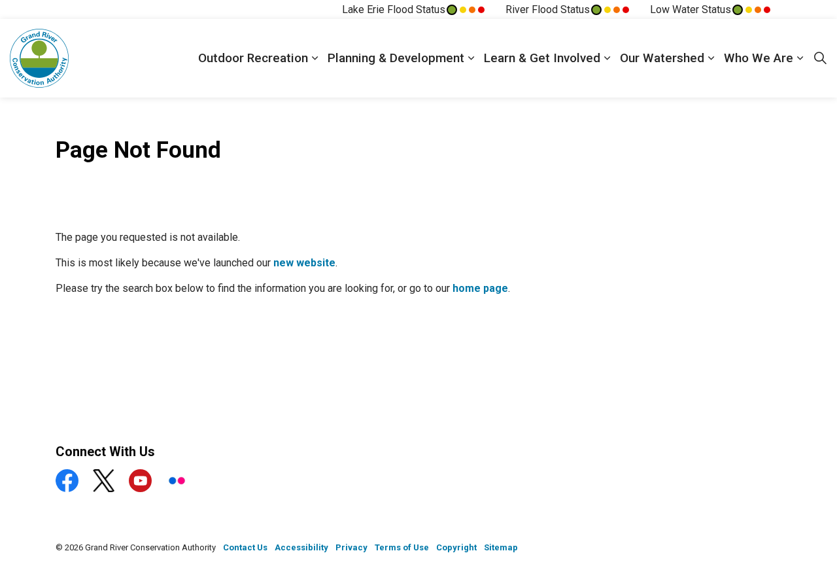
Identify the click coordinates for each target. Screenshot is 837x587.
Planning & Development (396, 57)
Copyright (456, 547)
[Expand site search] (820, 58)
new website (304, 263)
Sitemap (501, 547)
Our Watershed (662, 57)
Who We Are (758, 57)
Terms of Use (402, 547)
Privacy (351, 547)
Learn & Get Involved (542, 57)
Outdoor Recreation (253, 57)
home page (480, 288)
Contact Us (245, 547)
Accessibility (301, 547)
